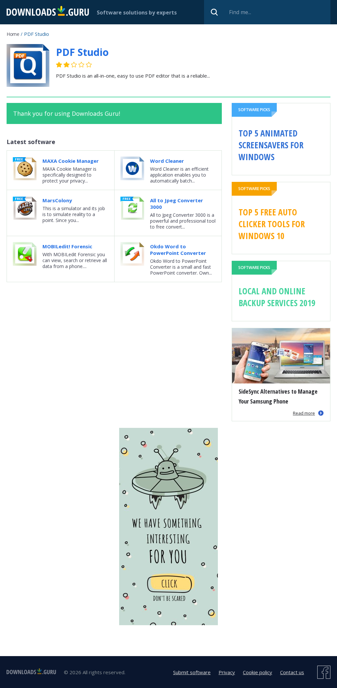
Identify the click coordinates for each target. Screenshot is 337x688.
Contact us (292, 672)
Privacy (227, 672)
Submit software (192, 672)
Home (13, 34)
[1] (59, 64)
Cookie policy (257, 672)
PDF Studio (82, 52)
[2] (63, 64)
